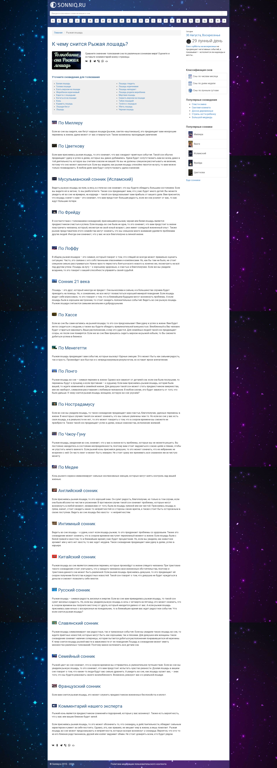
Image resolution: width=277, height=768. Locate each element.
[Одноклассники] (90, 61)
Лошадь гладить (127, 83)
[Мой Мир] (106, 61)
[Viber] (98, 61)
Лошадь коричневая (128, 86)
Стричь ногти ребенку (204, 114)
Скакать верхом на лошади (132, 98)
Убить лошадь (126, 106)
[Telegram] (94, 61)
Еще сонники (193, 180)
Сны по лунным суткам (206, 90)
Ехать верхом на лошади (68, 89)
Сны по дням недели (204, 83)
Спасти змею (199, 104)
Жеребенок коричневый (67, 92)
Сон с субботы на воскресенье (201, 46)
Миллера (198, 134)
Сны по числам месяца (205, 76)
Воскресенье (211, 35)
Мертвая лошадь (127, 95)
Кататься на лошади (66, 98)
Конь (58, 101)
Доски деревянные (202, 111)
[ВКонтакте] (86, 61)
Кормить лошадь (64, 104)
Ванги (197, 143)
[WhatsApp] (102, 61)
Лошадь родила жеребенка (132, 92)
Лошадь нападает (127, 89)
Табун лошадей (126, 101)
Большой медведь (202, 117)
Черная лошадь (126, 109)
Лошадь (60, 109)
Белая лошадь (63, 83)
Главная (58, 32)
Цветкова (199, 172)
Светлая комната (201, 107)
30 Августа (193, 35)
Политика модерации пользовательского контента (138, 764)
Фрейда (198, 162)
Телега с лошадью (128, 104)
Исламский (200, 153)
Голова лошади (63, 86)
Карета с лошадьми (65, 95)
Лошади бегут (63, 106)
